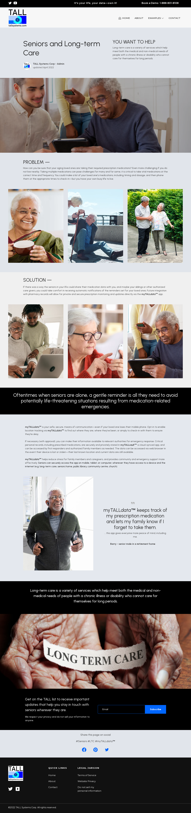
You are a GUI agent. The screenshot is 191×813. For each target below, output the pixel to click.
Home (52, 775)
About (52, 781)
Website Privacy (87, 781)
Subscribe (155, 709)
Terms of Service (87, 775)
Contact (52, 787)
